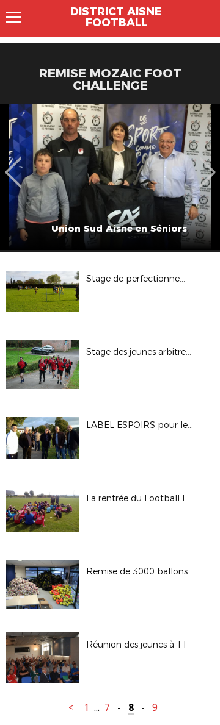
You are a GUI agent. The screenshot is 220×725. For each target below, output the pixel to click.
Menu (19, 17)
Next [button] (207, 163)
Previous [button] (13, 163)
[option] (110, 177)
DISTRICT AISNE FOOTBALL (116, 17)
